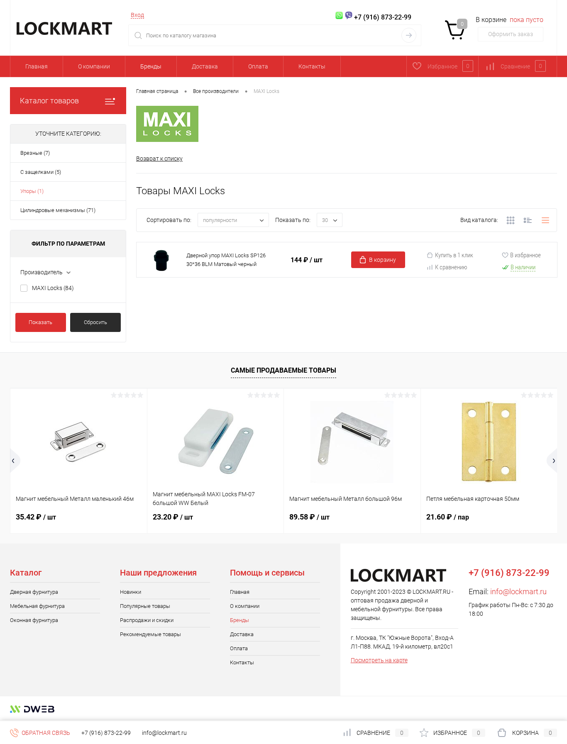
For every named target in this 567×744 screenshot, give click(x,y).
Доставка (205, 66)
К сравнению (451, 267)
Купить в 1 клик (454, 255)
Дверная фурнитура (34, 592)
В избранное (525, 255)
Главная (36, 66)
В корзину (382, 259)
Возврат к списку (159, 158)
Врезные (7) (35, 153)
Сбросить (95, 322)
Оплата (258, 66)
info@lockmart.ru (518, 591)
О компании (94, 66)
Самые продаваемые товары (283, 370)
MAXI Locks (53, 288)
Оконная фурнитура (34, 620)
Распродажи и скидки (147, 620)
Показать (40, 322)
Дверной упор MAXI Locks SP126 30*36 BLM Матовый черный (226, 259)
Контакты (311, 66)
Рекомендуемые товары (150, 634)
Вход (137, 15)
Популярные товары (145, 606)
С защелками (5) (40, 172)
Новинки (130, 592)
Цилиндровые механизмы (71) (57, 210)
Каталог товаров (49, 100)
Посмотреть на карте (379, 660)
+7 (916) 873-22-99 (106, 732)
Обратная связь (45, 732)
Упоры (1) (32, 191)
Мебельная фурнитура (37, 606)
